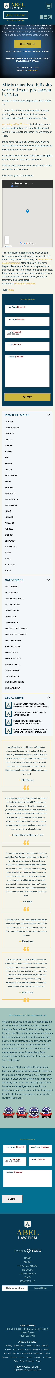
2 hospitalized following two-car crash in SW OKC (29, 714)
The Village (10, 547)
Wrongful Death (13, 688)
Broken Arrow (12, 428)
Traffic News (11, 652)
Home (27, 1258)
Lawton (8, 469)
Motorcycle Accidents (16, 629)
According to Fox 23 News (15, 124)
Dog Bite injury (12, 623)
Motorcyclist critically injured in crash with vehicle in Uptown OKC (30, 731)
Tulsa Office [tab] (40, 1288)
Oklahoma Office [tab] (15, 1288)
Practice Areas (27, 1266)
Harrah (9, 464)
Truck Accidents (13, 664)
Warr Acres (11, 565)
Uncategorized (12, 670)
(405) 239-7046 (27, 1336)
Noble (8, 511)
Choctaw (9, 434)
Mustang (9, 487)
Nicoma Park (11, 505)
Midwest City (11, 475)
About (27, 1262)
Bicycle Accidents (14, 599)
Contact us (27, 44)
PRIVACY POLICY (22, 1367)
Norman (9, 517)
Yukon (8, 571)
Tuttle (8, 553)
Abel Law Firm (11, 587)
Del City (9, 440)
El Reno (8, 452)
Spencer (9, 535)
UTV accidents (12, 676)
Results (27, 1270)
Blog (27, 1277)
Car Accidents (12, 611)
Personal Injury (13, 640)
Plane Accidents (13, 646)
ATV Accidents (12, 593)
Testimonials (27, 1273)
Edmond (9, 446)
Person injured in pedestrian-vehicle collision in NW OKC (28, 722)
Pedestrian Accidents (24, 283)
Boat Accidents (12, 605)
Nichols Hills (11, 499)
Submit (27, 397)
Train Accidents (13, 658)
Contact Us (27, 1281)
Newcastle (10, 493)
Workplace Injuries (14, 682)
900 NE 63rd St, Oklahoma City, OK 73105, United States (27, 1331)
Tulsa (11, 290)
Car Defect (10, 617)
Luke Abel (33, 70)
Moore (8, 481)
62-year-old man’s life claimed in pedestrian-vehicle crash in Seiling (30, 705)
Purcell (9, 529)
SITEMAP (36, 1367)
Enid (7, 458)
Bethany (9, 422)
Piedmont (9, 523)
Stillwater (10, 541)
